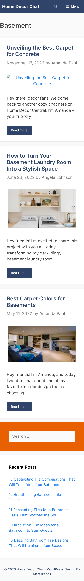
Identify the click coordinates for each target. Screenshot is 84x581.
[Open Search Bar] (56, 6)
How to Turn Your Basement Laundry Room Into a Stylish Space (39, 162)
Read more (19, 130)
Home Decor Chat (20, 6)
